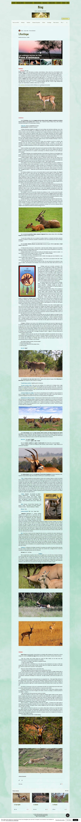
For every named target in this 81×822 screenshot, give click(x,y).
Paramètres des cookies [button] (60, 820)
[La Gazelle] (40, 798)
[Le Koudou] (59, 798)
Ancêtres (28, 22)
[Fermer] (79, 820)
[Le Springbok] (21, 798)
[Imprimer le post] (22, 780)
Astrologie (49, 22)
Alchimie (22, 22)
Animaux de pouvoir (36, 22)
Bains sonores (56, 22)
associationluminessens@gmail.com (41, 815)
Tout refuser (69, 820)
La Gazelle (35, 804)
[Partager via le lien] (19, 780)
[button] (66, 22)
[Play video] (40, 52)
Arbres (43, 22)
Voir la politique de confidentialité (12, 820)
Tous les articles (16, 22)
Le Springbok (17, 804)
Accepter (75, 820)
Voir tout (66, 790)
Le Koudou (55, 804)
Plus (62, 22)
